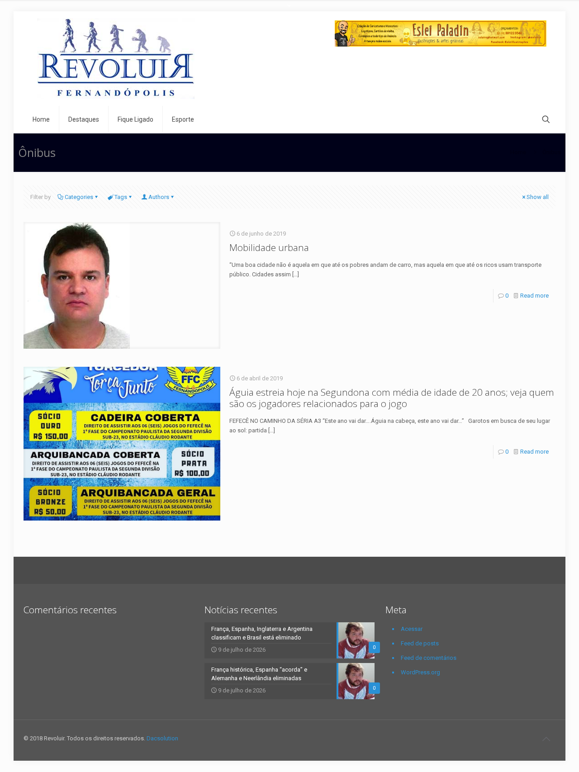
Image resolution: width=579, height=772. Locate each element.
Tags (120, 197)
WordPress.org (420, 672)
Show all (538, 197)
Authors (158, 197)
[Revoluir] (116, 58)
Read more (534, 295)
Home (518, 152)
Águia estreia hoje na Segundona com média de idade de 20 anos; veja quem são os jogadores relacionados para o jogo (391, 398)
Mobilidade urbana (269, 247)
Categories (79, 197)
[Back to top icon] (545, 738)
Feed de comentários (428, 657)
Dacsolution (162, 738)
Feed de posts (420, 643)
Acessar (411, 628)
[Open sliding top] (289, 10)
